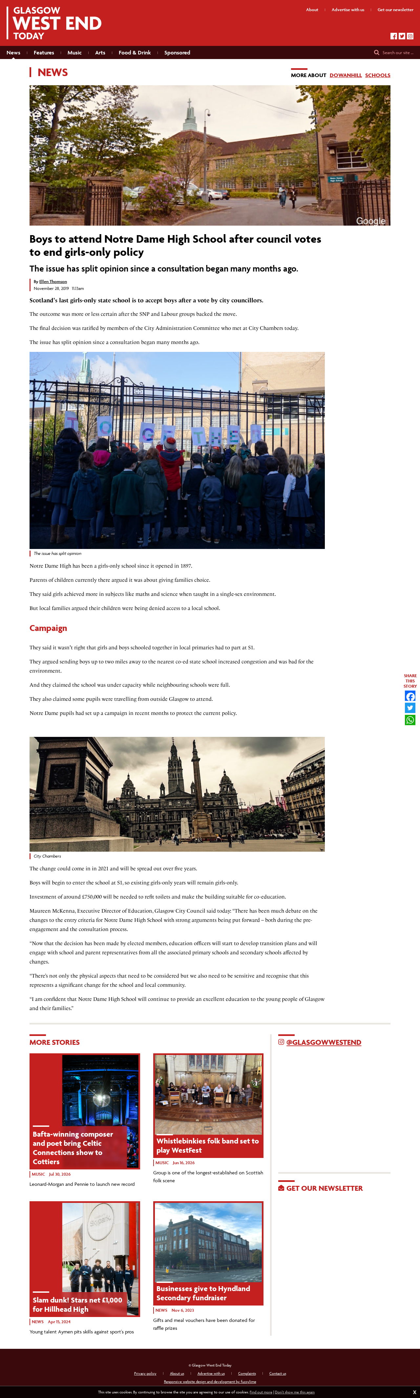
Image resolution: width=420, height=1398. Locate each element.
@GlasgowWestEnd (323, 1042)
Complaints (247, 1373)
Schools (377, 75)
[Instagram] (410, 36)
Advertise (348, 9)
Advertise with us (211, 1373)
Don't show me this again (295, 1391)
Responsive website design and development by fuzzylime (210, 1381)
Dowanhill (346, 75)
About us (177, 1373)
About (312, 9)
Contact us (277, 1373)
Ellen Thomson (53, 281)
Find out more (261, 1391)
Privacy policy (145, 1373)
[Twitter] (402, 36)
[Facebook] (393, 36)
